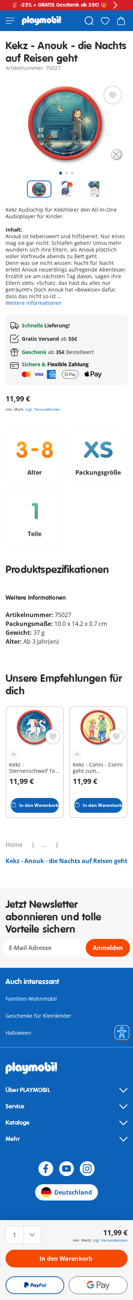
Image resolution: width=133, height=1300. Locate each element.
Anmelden (108, 948)
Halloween (18, 1032)
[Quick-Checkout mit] (35, 1285)
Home (15, 845)
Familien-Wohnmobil (31, 998)
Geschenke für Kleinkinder (38, 1015)
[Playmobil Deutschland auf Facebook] (45, 1168)
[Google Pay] (98, 1285)
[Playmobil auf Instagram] (87, 1168)
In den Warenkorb (66, 1258)
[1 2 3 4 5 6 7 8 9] (24, 1235)
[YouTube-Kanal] (66, 1168)
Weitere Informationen (34, 302)
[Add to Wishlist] (113, 95)
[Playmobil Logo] (41, 20)
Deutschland (73, 1192)
